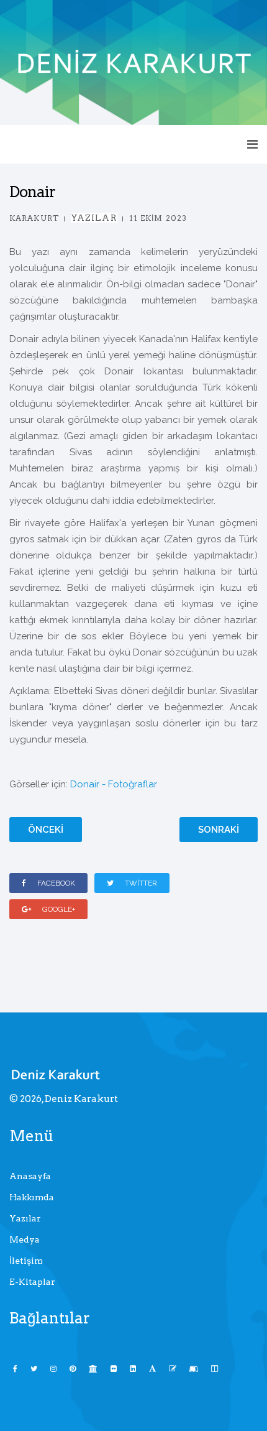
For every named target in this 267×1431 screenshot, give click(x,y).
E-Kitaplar (32, 1282)
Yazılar (94, 218)
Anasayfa (30, 1176)
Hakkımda (31, 1197)
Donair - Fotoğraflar (113, 784)
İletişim (26, 1261)
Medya (24, 1239)
